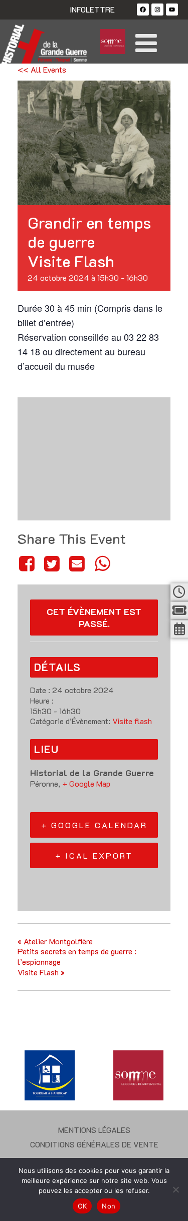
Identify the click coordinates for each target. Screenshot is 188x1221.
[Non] (175, 1189)
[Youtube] (172, 10)
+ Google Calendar (94, 825)
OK (82, 1206)
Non (108, 1206)
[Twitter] (51, 563)
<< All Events (42, 69)
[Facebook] (143, 10)
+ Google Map (86, 783)
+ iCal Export (94, 855)
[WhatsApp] (102, 563)
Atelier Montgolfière (55, 941)
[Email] (77, 563)
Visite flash (132, 721)
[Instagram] (157, 10)
